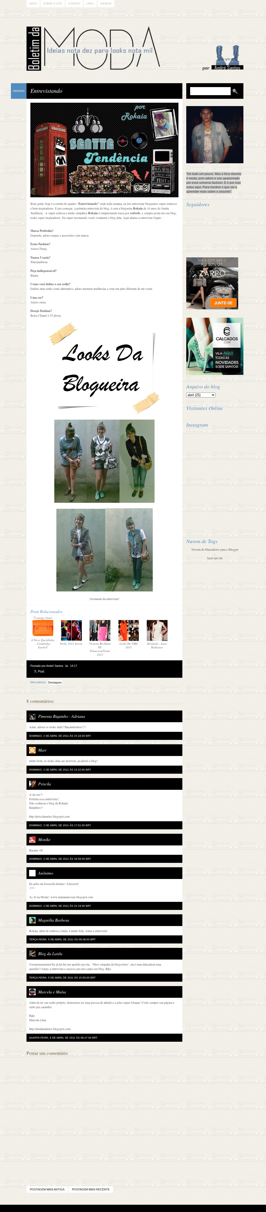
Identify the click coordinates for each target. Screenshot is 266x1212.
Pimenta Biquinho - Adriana (61, 716)
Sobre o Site (52, 3)
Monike (44, 839)
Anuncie (106, 3)
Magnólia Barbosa (53, 920)
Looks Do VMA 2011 (128, 645)
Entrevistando (46, 90)
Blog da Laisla (50, 953)
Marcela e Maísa (52, 991)
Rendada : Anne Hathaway (157, 645)
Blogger (118, 1208)
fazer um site (215, 558)
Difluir (147, 1208)
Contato (74, 3)
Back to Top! (163, 1208)
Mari (42, 750)
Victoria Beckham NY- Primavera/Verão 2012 (100, 649)
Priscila (44, 783)
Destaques (55, 682)
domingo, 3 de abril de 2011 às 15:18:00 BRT (60, 735)
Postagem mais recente (91, 1189)
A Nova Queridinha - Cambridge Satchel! (43, 643)
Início (33, 3)
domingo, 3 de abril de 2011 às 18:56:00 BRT (60, 858)
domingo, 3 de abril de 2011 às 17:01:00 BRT (60, 825)
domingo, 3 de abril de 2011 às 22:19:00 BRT (60, 905)
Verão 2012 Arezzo (71, 644)
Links (90, 3)
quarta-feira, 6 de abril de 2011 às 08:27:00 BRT (63, 1037)
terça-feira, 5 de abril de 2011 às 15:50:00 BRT (62, 977)
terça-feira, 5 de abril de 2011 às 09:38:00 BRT (62, 939)
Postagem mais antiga (47, 1189)
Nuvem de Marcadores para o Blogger (214, 549)
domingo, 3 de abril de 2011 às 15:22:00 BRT (60, 769)
